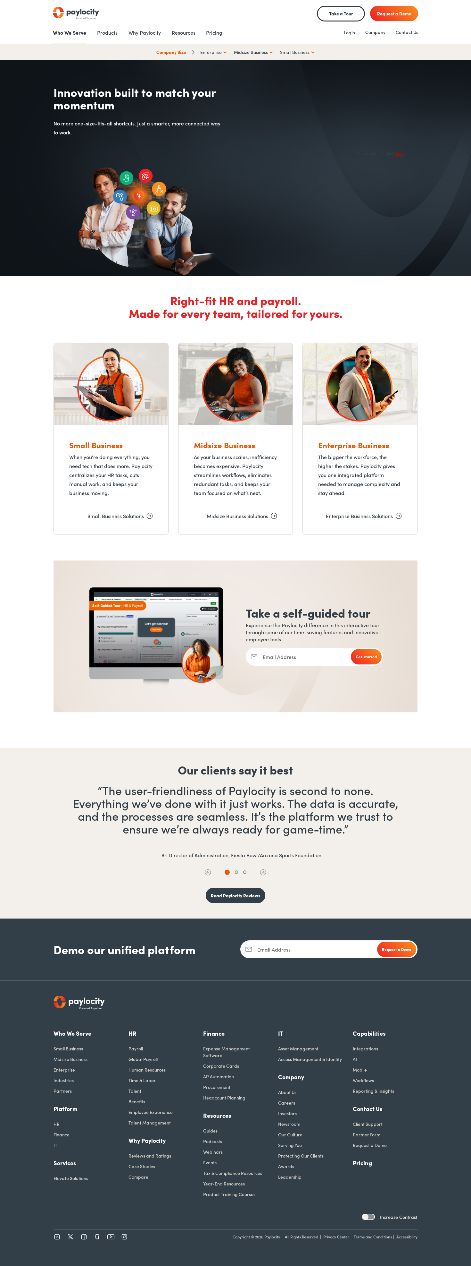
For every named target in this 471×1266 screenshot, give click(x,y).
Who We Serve (72, 1033)
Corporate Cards (221, 1066)
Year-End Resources (224, 1183)
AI (355, 1059)
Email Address (279, 656)
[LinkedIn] (57, 1236)
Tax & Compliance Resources (232, 1173)
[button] (208, 872)
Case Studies (141, 1166)
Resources (217, 1115)
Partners (63, 1091)
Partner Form (366, 1134)
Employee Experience (150, 1112)
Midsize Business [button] (251, 52)
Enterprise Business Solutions (359, 516)
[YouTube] (110, 1236)
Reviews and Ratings (149, 1155)
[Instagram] (124, 1236)
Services (65, 1163)
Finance (62, 1134)
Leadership (290, 1177)
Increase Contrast (398, 1217)
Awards (286, 1166)
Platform (66, 1109)
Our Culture (290, 1134)
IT (55, 1145)
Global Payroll (143, 1059)
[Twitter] (70, 1236)
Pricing (362, 1163)
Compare (138, 1177)
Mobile (360, 1069)
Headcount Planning (224, 1097)
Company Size (171, 52)
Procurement (216, 1087)
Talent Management (149, 1122)
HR (57, 1124)
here (399, 153)
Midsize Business (70, 1059)
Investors (287, 1113)
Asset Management (298, 1048)
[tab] (227, 872)
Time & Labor (142, 1080)
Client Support (368, 1124)
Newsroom (289, 1124)
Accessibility (406, 1236)
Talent (134, 1091)
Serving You (290, 1145)
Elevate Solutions (71, 1178)
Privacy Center (336, 1236)
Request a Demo (370, 1145)
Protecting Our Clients (301, 1155)
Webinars (213, 1152)
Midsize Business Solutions (237, 516)
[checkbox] (368, 1217)
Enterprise (64, 1069)
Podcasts (212, 1141)
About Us (287, 1092)
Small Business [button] (295, 52)
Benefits (136, 1101)
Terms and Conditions (373, 1236)
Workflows (363, 1080)
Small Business (68, 1048)
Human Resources (147, 1069)
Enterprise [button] (211, 52)
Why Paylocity (147, 1140)
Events (210, 1162)
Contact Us (407, 32)
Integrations (365, 1048)
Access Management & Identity (310, 1059)
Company (375, 32)
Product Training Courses (229, 1194)
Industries (64, 1080)
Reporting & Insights (373, 1091)
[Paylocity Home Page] (76, 13)
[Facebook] (83, 1236)
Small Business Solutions (115, 516)
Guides (210, 1130)
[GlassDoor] (97, 1236)
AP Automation (218, 1076)
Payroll (135, 1048)
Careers (286, 1102)
